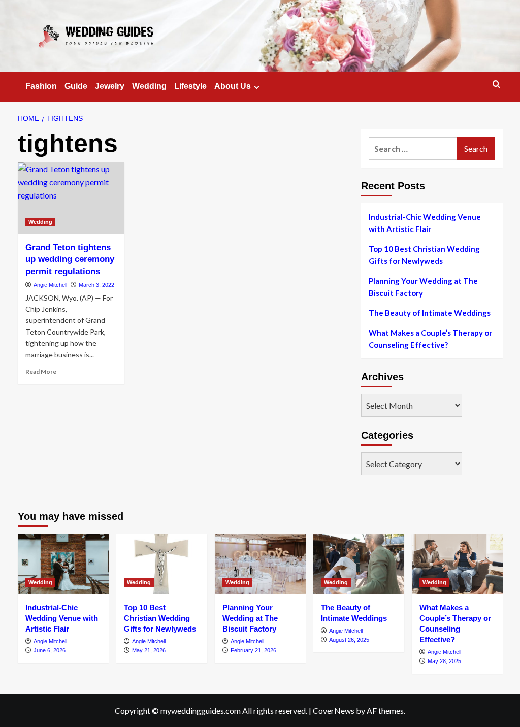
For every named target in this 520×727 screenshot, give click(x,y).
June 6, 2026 (50, 650)
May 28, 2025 (444, 661)
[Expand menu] (257, 87)
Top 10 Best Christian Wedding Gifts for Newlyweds (424, 255)
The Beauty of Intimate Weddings (430, 312)
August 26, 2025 (349, 640)
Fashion (41, 86)
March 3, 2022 (96, 285)
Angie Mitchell (50, 285)
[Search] (496, 84)
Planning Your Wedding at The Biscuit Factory (423, 287)
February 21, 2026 (253, 650)
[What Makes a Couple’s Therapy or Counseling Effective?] (457, 564)
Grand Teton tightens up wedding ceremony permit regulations (69, 260)
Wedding (149, 86)
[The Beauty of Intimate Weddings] (358, 564)
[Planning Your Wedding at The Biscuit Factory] (260, 564)
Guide (75, 86)
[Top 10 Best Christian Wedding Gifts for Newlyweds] (161, 564)
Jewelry (109, 86)
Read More (40, 371)
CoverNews (333, 710)
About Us (232, 86)
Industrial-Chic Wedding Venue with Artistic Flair (425, 223)
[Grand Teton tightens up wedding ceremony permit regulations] (71, 198)
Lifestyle (190, 86)
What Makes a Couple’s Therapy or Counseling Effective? (430, 338)
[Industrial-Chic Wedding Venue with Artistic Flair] (63, 564)
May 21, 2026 (149, 650)
